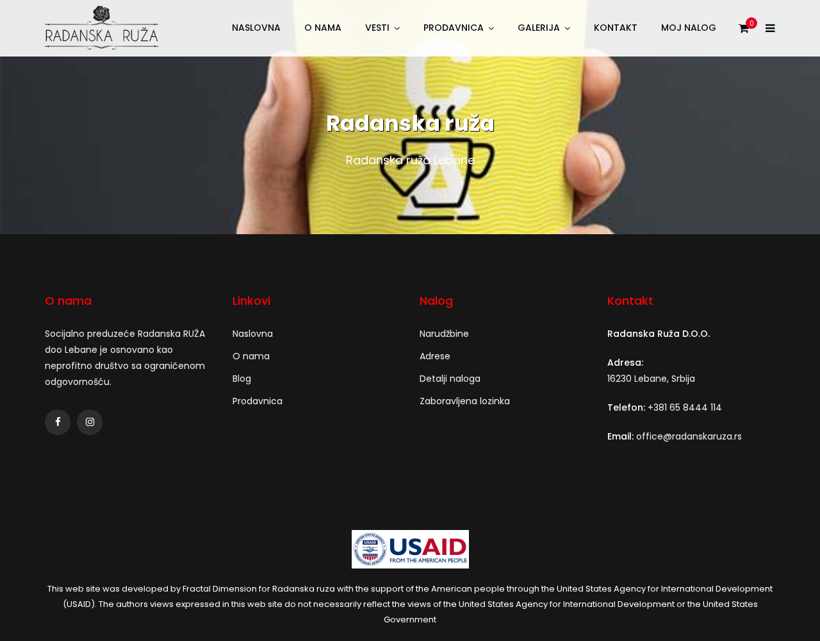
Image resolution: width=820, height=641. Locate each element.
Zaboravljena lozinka (465, 401)
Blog (242, 378)
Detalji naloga (450, 378)
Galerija (539, 27)
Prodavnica (453, 27)
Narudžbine (444, 333)
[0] (744, 31)
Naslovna (256, 27)
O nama (322, 27)
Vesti (377, 27)
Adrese (435, 356)
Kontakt (615, 27)
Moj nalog (688, 27)
